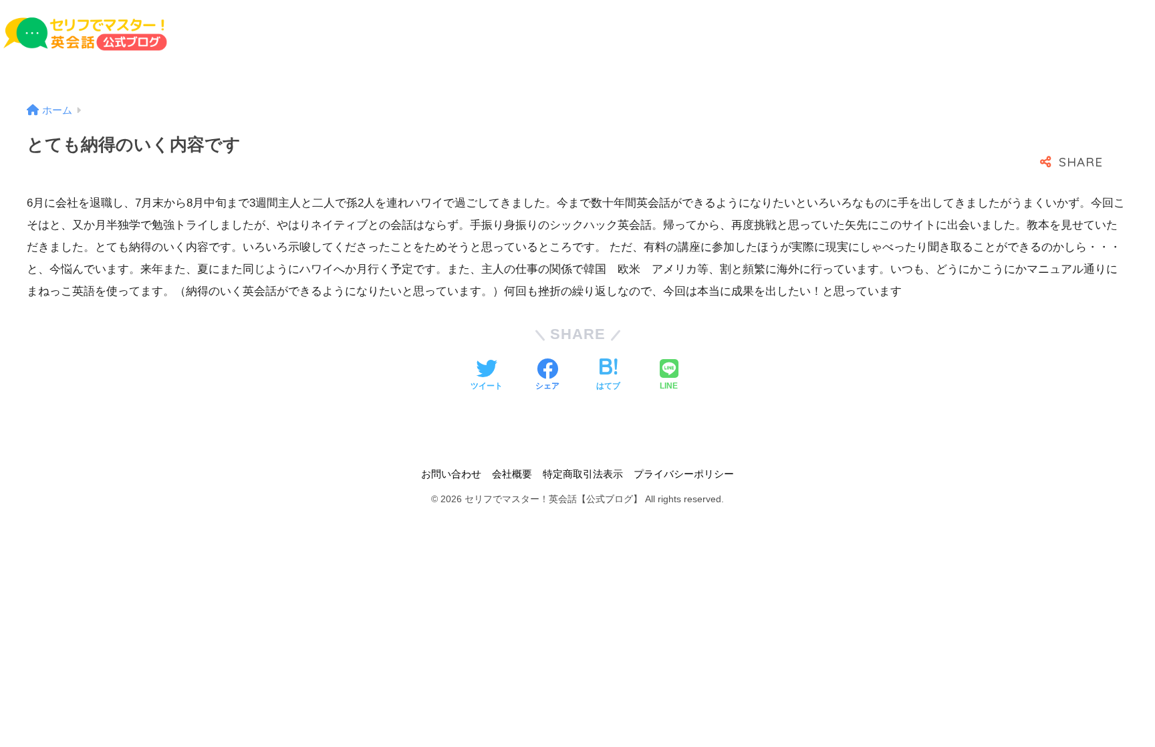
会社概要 (512, 474)
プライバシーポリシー (684, 474)
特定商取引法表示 (583, 474)
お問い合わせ (451, 474)
